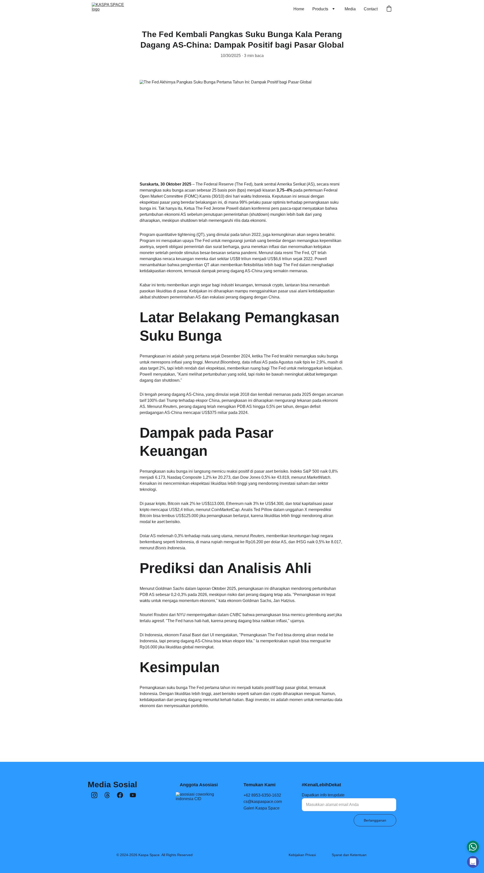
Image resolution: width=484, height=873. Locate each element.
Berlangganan (375, 820)
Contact (371, 9)
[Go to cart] (389, 9)
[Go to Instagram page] (94, 795)
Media (350, 9)
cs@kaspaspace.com (263, 801)
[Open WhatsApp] (473, 847)
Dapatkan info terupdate (323, 795)
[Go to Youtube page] (133, 795)
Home (298, 9)
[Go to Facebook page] (120, 795)
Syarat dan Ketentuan (349, 855)
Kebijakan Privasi (302, 855)
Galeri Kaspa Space (262, 808)
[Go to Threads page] (107, 795)
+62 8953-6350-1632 (262, 795)
